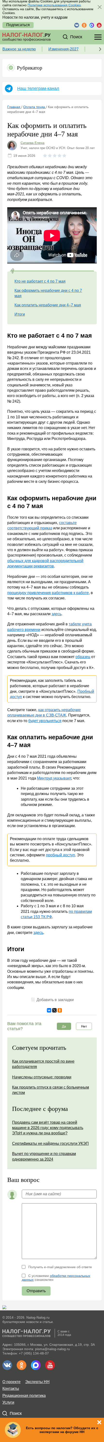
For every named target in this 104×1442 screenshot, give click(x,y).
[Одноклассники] (60, 1010)
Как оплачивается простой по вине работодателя (43, 1064)
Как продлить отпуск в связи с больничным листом (50, 1090)
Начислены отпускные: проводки (41, 1077)
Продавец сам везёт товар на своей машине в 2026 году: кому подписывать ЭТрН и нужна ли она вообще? (47, 1127)
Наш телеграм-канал (38, 88)
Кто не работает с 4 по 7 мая (40, 281)
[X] (54, 1010)
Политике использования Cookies (54, 5)
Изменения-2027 (63, 49)
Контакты (10, 1388)
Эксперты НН (37, 1382)
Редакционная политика (24, 1396)
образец (82, 657)
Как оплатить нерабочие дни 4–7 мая (48, 305)
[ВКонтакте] (49, 1010)
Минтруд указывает (54, 778)
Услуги (8, 1402)
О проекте (11, 1382)
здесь (56, 614)
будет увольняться (44, 721)
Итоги (20, 314)
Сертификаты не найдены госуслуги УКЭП (50, 1143)
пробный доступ (60, 855)
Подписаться (18, 25)
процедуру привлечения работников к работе (48, 593)
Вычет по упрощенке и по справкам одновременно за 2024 (44, 1156)
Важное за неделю (19, 49)
